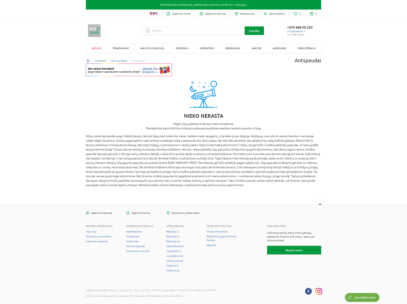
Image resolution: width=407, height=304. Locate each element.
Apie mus (91, 231)
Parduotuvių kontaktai (98, 236)
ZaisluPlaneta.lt (175, 246)
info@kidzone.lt (296, 31)
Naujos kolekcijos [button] (152, 48)
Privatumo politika (217, 231)
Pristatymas (132, 236)
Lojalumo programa (97, 241)
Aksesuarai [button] (279, 48)
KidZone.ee (173, 270)
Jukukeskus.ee (174, 255)
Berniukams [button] (233, 48)
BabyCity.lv (172, 236)
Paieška (254, 31)
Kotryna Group (174, 260)
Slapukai (211, 245)
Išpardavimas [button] (121, 48)
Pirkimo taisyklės (135, 246)
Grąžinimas (132, 241)
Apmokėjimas (133, 231)
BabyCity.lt (172, 231)
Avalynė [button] (256, 48)
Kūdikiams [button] (182, 48)
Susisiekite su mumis (137, 251)
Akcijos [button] (96, 48)
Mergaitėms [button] (207, 48)
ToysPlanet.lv (173, 251)
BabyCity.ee (173, 241)
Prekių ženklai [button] (306, 48)
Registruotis (294, 250)
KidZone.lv (172, 265)
